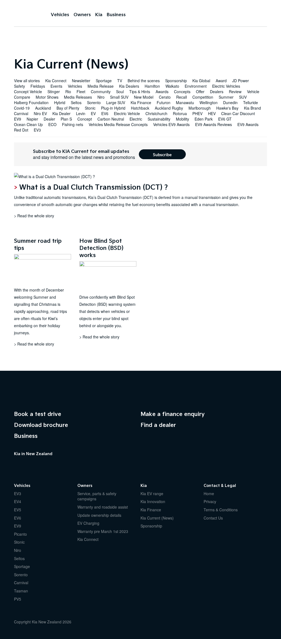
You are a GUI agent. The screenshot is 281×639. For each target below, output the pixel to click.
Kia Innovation (152, 501)
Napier (32, 119)
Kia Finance (141, 102)
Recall (181, 97)
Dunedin (230, 102)
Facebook (16, 463)
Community (101, 91)
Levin (80, 113)
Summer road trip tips (38, 244)
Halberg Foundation (31, 102)
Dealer (49, 119)
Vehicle (253, 91)
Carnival (21, 113)
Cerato (165, 97)
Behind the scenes (144, 80)
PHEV (197, 113)
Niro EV (40, 113)
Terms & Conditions (221, 509)
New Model (143, 97)
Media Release (101, 86)
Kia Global (201, 80)
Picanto (20, 534)
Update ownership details (99, 515)
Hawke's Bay (227, 108)
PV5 (17, 599)
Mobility (182, 119)
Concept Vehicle (28, 91)
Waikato (172, 86)
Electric (136, 119)
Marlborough (200, 108)
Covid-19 (22, 108)
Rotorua (180, 113)
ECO (52, 124)
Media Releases (78, 97)
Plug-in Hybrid (113, 108)
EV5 (17, 509)
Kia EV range (151, 493)
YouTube (27, 463)
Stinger (53, 91)
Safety (19, 86)
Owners (82, 14)
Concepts (182, 91)
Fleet (81, 91)
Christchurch (156, 113)
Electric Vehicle (127, 113)
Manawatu (185, 102)
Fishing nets (72, 124)
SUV (243, 97)
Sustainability (159, 119)
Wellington (208, 102)
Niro (101, 97)
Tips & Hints (139, 91)
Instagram (38, 463)
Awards (162, 91)
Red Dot (21, 130)
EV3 (37, 130)
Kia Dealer (61, 113)
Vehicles (60, 14)
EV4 (17, 501)
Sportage (104, 80)
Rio (68, 91)
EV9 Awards (247, 124)
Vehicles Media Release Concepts (118, 124)
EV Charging (88, 523)
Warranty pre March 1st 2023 (102, 531)
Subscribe (162, 154)
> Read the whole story (34, 215)
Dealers (216, 91)
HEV (212, 113)
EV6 (104, 113)
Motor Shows (47, 97)
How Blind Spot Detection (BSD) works (101, 248)
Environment (196, 86)
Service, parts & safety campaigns (96, 496)
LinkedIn (49, 463)
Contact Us (213, 518)
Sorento (94, 102)
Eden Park (204, 119)
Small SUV (119, 97)
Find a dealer (158, 425)
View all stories (27, 80)
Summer (226, 97)
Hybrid (59, 102)
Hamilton (152, 86)
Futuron (163, 102)
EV (93, 113)
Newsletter (81, 80)
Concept (84, 119)
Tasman (21, 591)
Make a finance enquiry (172, 414)
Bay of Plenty (68, 108)
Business (116, 14)
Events (56, 86)
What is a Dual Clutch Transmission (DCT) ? (93, 187)
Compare (22, 97)
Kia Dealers (129, 86)
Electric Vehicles (226, 86)
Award (221, 80)
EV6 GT (225, 119)
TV (119, 80)
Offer (200, 91)
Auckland (43, 108)
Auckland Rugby (169, 108)
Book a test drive (37, 414)
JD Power (240, 80)
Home (209, 493)
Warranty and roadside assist (102, 507)
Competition (202, 97)
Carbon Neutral (110, 119)
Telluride (250, 102)
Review (235, 91)
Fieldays (37, 86)
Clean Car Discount (238, 113)
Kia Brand (252, 108)
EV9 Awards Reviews (213, 124)
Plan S (66, 119)
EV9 (17, 119)
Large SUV (115, 102)
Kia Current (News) (157, 518)
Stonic (90, 108)
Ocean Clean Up (28, 124)
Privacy (210, 501)
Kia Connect (55, 80)
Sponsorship (176, 80)
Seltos (76, 102)
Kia (27, 14)
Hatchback (140, 108)
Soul (120, 91)
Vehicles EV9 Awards (171, 124)
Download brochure (41, 425)
